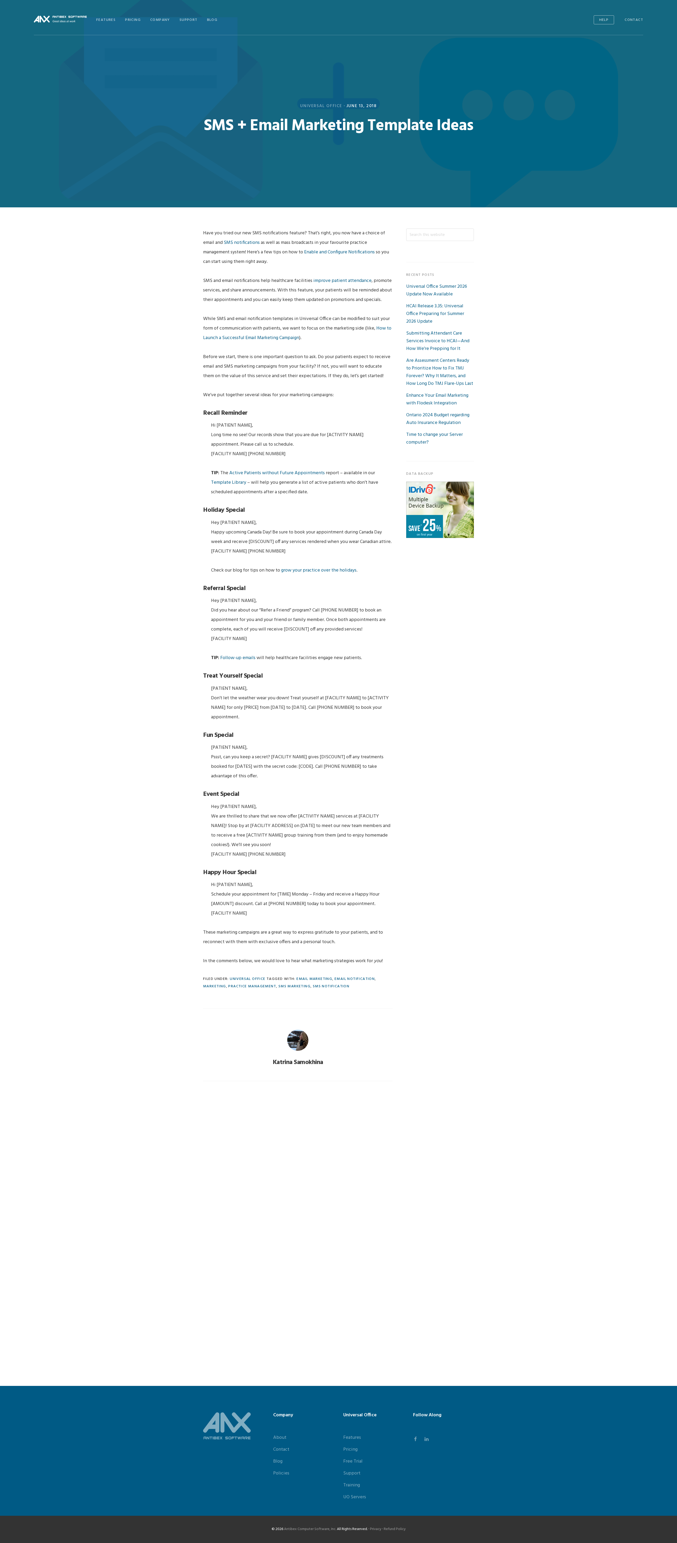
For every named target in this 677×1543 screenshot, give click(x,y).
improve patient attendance (342, 281)
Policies (281, 1473)
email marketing (314, 979)
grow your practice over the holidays (318, 570)
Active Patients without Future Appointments (277, 473)
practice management (252, 986)
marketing (214, 986)
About (279, 1437)
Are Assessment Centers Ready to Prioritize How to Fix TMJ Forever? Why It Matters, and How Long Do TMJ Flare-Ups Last (439, 372)
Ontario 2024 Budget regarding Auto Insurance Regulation (437, 419)
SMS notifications (242, 242)
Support (351, 1473)
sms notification (331, 986)
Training (351, 1485)
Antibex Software (60, 19)
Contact (281, 1449)
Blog (277, 1461)
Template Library (228, 482)
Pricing (350, 1449)
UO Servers (354, 1497)
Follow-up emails (237, 658)
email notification (355, 979)
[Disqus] (298, 1158)
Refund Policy (395, 1529)
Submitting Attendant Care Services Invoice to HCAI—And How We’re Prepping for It (437, 341)
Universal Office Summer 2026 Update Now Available (436, 290)
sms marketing (294, 986)
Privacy (375, 1529)
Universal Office (321, 106)
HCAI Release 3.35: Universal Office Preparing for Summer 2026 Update (435, 313)
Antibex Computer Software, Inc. (310, 1529)
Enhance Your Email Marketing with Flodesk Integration (437, 399)
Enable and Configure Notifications (339, 252)
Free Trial (353, 1461)
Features (352, 1437)
